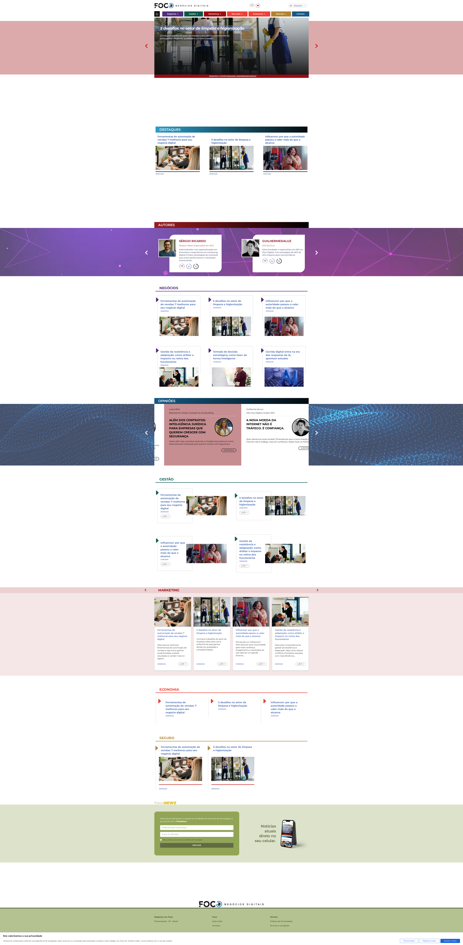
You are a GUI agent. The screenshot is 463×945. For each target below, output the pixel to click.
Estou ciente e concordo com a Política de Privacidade (182, 840)
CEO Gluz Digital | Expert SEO (251, 413)
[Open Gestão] (197, 14)
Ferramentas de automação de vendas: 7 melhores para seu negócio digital (176, 139)
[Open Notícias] (285, 14)
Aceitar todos (450, 941)
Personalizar (409, 941)
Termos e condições (279, 926)
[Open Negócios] (178, 14)
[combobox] (297, 5)
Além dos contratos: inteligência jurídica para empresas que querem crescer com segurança (177, 428)
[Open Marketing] (220, 14)
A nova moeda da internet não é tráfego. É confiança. (255, 424)
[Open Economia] (265, 14)
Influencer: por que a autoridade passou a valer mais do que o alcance (285, 139)
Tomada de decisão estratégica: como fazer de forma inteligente (230, 355)
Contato (216, 926)
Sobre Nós (217, 921)
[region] (231, 938)
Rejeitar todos (429, 941)
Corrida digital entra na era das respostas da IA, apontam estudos (283, 355)
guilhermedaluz (276, 241)
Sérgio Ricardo (192, 241)
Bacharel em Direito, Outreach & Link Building (181, 413)
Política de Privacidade (281, 921)
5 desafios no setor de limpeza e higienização (251, 501)
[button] (146, 46)
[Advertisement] (226, 101)
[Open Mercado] (242, 14)
